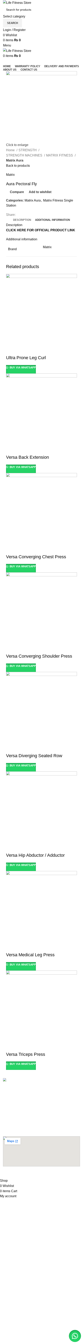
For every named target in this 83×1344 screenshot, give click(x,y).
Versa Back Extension (27, 457)
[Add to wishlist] (44, 350)
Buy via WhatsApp (22, 367)
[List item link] (41, 1090)
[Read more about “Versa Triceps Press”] (11, 1046)
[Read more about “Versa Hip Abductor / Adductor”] (11, 847)
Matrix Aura (14, 160)
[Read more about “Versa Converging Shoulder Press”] (11, 648)
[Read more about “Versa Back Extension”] (11, 449)
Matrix (10, 174)
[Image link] (25, 1080)
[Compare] (33, 350)
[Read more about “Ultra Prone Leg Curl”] (11, 350)
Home (11, 150)
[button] (75, 1336)
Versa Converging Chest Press (36, 556)
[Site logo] (17, 2)
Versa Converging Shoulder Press (39, 656)
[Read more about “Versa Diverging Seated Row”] (11, 748)
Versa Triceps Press (25, 1054)
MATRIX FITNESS (60, 155)
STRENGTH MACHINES (24, 155)
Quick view (22, 350)
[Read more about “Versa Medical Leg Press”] (11, 947)
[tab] (22, 220)
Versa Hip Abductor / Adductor (35, 855)
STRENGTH (28, 150)
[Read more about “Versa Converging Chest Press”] (11, 549)
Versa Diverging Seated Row (34, 755)
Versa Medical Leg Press (30, 954)
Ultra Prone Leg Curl (26, 357)
